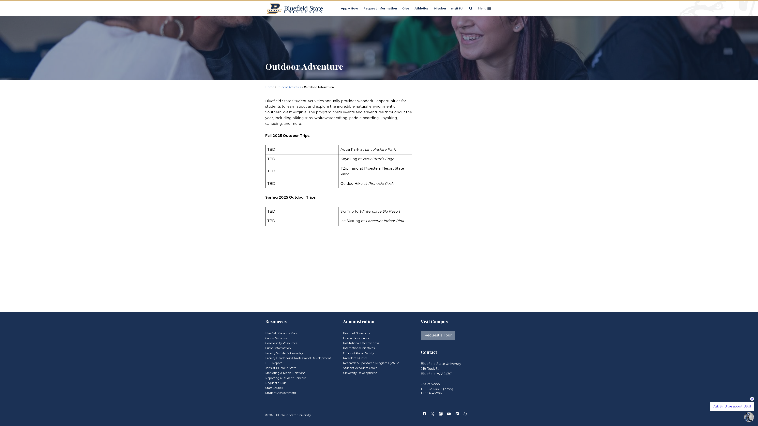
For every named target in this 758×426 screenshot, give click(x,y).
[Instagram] (440, 413)
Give (405, 8)
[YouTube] (448, 413)
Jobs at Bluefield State (280, 368)
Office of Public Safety (358, 353)
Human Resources (356, 338)
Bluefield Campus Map (281, 333)
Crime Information (278, 348)
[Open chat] (749, 417)
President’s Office (355, 358)
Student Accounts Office (360, 368)
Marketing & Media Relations (285, 373)
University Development (360, 373)
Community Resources (281, 343)
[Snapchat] (465, 413)
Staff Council (274, 388)
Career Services (276, 338)
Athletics (422, 8)
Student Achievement (280, 393)
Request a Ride (276, 383)
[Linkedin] (457, 413)
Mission (440, 8)
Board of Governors (356, 333)
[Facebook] (424, 413)
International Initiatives (359, 348)
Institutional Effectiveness (361, 343)
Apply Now (349, 8)
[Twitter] (432, 413)
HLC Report (273, 363)
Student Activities (289, 87)
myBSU (457, 8)
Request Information (380, 8)
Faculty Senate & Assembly (284, 353)
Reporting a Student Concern (285, 378)
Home (269, 87)
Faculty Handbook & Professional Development (298, 358)
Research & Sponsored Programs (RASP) (371, 363)
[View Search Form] (470, 8)
